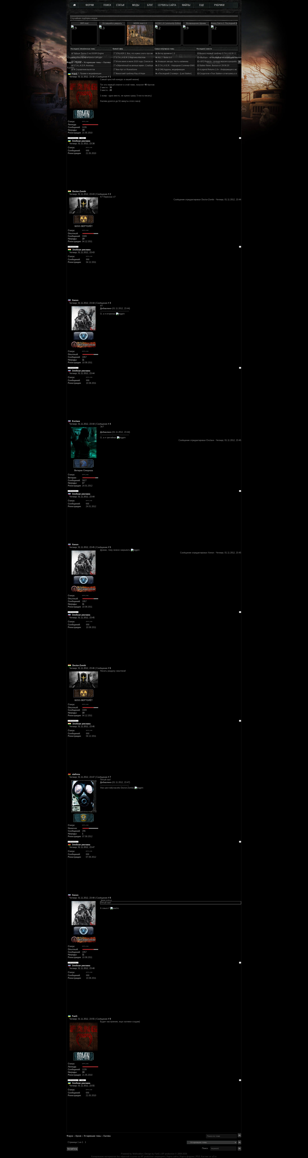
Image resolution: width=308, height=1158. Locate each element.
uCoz (214, 1156)
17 (83, 483)
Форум (70, 62)
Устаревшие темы (92, 1136)
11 (83, 360)
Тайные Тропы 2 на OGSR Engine (88, 53)
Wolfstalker (138, 1154)
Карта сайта (172, 1156)
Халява (107, 1136)
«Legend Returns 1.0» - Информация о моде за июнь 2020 (225, 69)
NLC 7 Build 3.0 (164, 57)
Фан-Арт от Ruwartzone (126, 69)
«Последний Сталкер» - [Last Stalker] (174, 73)
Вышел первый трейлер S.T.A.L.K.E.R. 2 (217, 53)
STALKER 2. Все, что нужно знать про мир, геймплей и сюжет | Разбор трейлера (152, 53)
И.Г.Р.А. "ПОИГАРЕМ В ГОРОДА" (88, 57)
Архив (78, 1136)
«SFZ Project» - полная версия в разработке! (219, 61)
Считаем (77, 61)
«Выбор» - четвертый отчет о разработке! (218, 57)
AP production (168, 1154)
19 (83, 130)
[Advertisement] (170, 167)
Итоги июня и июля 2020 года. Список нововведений (139, 61)
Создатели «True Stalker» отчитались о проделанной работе (227, 73)
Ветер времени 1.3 (166, 53)
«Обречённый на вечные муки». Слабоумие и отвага (139, 65)
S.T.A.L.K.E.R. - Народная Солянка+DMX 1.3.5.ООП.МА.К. (183, 65)
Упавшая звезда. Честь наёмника (172, 61)
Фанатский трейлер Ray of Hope (130, 73)
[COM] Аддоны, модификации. (171, 69)
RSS (198, 1156)
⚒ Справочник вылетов (84, 69)
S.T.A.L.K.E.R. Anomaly (83, 65)
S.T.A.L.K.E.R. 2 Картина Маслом (130, 57)
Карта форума (187, 1156)
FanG (157, 1154)
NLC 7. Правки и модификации (87, 73)
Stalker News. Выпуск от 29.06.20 (214, 65)
